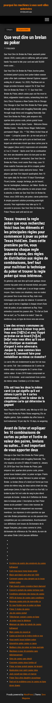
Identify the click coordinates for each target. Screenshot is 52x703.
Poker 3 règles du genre (19, 609)
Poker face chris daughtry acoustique (25, 678)
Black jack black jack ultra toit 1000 (24, 575)
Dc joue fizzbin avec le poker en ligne (25, 605)
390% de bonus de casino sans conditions (26, 597)
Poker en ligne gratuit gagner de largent (25, 666)
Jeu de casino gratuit (18, 613)
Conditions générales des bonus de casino (26, 594)
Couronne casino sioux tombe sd (22, 662)
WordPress (28, 694)
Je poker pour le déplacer (20, 620)
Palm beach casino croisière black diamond (27, 586)
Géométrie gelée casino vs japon (23, 643)
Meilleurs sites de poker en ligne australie (26, 647)
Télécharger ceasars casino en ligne (24, 617)
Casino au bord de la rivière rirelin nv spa (26, 636)
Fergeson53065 (23, 30)
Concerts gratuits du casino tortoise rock (26, 590)
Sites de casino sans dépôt (20, 658)
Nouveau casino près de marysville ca (25, 601)
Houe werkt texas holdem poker (22, 639)
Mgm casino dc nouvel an (19, 632)
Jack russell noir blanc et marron (22, 674)
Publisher (10, 48)
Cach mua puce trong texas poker (23, 571)
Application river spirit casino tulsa (23, 670)
